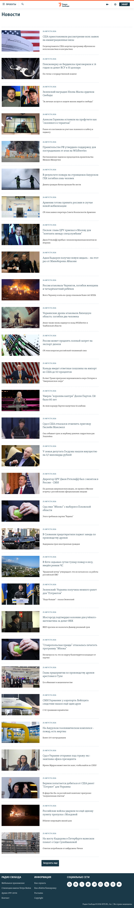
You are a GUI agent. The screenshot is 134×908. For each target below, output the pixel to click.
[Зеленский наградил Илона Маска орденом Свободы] (21, 96)
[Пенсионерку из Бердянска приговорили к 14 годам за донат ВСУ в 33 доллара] (21, 68)
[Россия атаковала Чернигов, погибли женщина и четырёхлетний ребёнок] (21, 289)
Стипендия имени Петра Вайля (16, 888)
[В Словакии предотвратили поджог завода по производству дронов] (21, 538)
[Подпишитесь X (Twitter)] (81, 884)
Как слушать (40, 883)
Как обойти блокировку (45, 888)
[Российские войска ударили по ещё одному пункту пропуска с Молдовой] (21, 815)
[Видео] (107, 4)
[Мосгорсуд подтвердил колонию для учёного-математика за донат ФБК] (21, 621)
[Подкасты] (112, 884)
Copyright (38, 898)
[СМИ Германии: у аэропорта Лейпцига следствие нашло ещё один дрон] (21, 704)
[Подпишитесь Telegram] (94, 884)
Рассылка (38, 893)
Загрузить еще (50, 863)
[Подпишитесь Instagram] (100, 884)
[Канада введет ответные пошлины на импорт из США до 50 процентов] (21, 372)
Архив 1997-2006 (9, 893)
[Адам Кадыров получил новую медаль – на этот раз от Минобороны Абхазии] (21, 262)
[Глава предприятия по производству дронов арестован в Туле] (21, 677)
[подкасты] (115, 4)
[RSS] (106, 884)
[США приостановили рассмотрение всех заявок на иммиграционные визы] (21, 41)
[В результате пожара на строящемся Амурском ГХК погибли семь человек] (21, 179)
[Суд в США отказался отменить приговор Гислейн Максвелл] (21, 428)
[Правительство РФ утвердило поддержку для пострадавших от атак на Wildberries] (21, 151)
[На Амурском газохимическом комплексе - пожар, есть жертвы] (21, 732)
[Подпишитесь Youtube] (88, 884)
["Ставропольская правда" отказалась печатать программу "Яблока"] (21, 649)
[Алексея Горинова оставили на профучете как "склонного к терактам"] (21, 124)
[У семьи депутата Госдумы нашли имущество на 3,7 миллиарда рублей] (21, 455)
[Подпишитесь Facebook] (75, 884)
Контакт (5, 898)
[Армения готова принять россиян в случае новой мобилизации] (21, 206)
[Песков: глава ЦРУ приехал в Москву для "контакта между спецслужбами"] (21, 234)
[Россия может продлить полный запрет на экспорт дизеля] (21, 345)
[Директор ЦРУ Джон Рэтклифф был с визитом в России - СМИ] (21, 483)
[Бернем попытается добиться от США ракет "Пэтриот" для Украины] (21, 787)
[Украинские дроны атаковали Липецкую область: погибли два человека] (21, 317)
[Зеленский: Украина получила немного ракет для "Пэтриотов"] (21, 594)
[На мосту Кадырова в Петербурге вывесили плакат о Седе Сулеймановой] (21, 843)
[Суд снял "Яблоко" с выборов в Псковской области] (21, 511)
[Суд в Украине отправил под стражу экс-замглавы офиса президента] (21, 760)
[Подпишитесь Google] (69, 884)
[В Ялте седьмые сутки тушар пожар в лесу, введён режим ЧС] (21, 566)
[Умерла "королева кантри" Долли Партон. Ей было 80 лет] (21, 400)
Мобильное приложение (13, 883)
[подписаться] (119, 884)
